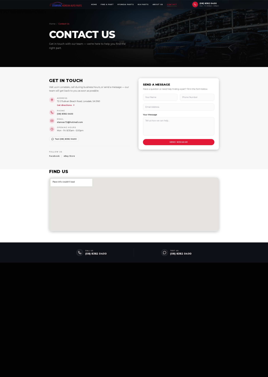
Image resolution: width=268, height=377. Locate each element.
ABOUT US (158, 4)
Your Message (150, 114)
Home (52, 24)
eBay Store (69, 156)
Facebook (54, 156)
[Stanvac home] (65, 4)
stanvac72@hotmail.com (70, 122)
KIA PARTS (143, 4)
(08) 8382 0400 (208, 3)
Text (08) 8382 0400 (66, 139)
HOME (94, 4)
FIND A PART (107, 4)
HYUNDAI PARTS (126, 4)
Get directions (64, 105)
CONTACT (172, 4)
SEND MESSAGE (179, 142)
